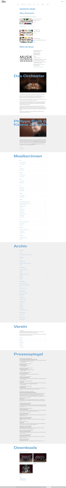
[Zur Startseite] (4, 1)
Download (21, 463)
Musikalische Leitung (23, 4)
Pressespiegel (42, 4)
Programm (34, 33)
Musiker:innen (29, 4)
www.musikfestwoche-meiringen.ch (38, 66)
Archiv (34, 4)
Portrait (18, 4)
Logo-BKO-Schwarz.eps (23, 478)
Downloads (47, 4)
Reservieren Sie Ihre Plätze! (32, 16)
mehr (21, 362)
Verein (38, 4)
